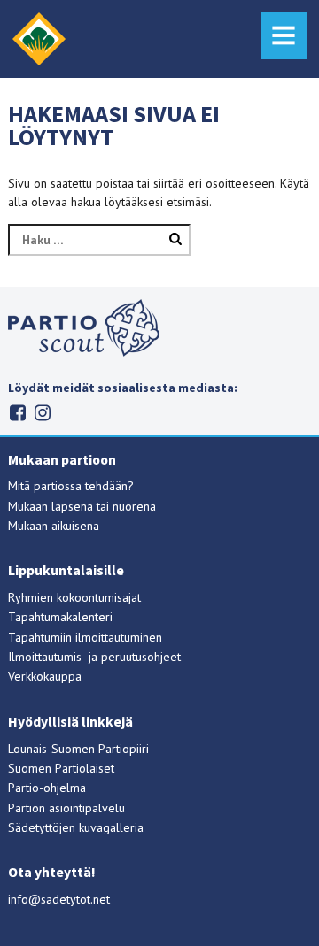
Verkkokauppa (45, 676)
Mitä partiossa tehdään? (71, 486)
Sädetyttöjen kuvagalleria (76, 827)
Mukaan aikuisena (53, 526)
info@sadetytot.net (59, 899)
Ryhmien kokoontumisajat (74, 597)
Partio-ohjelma (47, 788)
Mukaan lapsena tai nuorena (82, 506)
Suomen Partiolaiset (61, 768)
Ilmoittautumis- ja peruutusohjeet (94, 657)
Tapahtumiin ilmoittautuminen (85, 637)
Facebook (17, 413)
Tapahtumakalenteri (60, 617)
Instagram (42, 413)
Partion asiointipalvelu (66, 808)
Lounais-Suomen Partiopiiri (78, 749)
